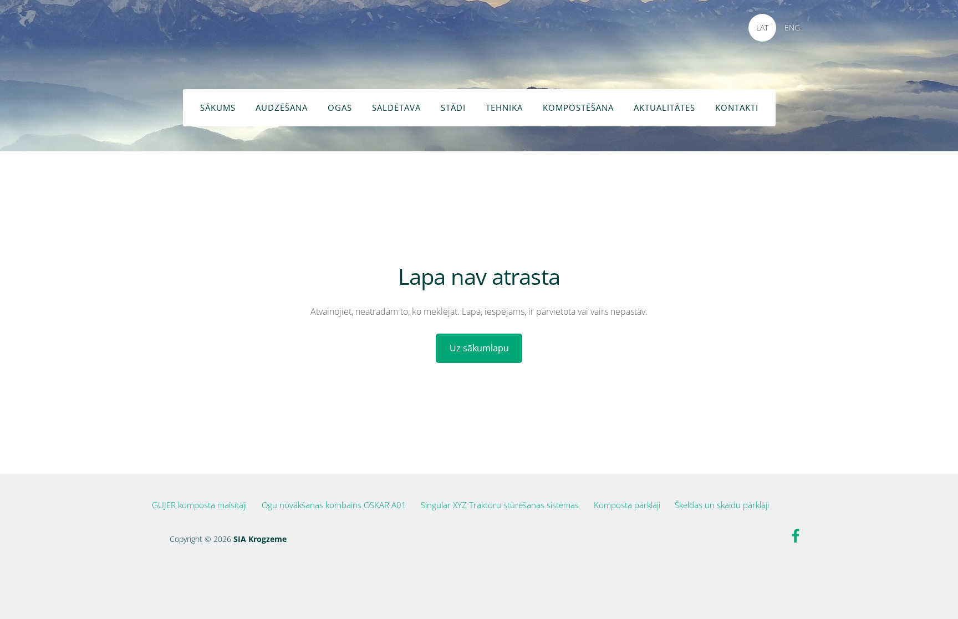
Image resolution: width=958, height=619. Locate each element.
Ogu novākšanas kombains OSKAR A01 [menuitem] (334, 504)
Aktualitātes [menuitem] (664, 107)
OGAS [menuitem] (340, 107)
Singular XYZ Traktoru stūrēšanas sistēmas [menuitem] (500, 504)
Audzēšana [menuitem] (282, 107)
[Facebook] (795, 535)
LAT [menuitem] (762, 27)
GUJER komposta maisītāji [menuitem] (199, 504)
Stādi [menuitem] (453, 107)
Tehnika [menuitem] (504, 107)
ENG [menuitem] (792, 27)
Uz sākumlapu (479, 348)
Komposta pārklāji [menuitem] (627, 504)
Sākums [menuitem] (218, 107)
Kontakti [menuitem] (736, 107)
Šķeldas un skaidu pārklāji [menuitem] (722, 504)
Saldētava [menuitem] (396, 107)
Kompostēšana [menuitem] (578, 107)
